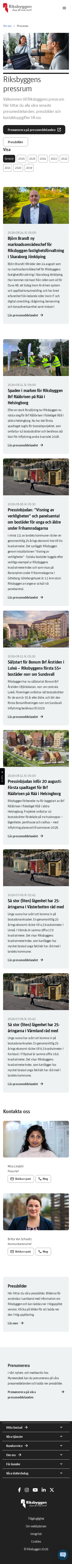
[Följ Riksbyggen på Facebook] (19, 1490)
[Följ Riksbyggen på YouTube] (35, 1490)
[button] (63, 1555)
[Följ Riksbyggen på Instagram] (27, 1490)
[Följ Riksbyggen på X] (52, 1490)
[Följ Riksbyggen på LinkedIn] (44, 1490)
